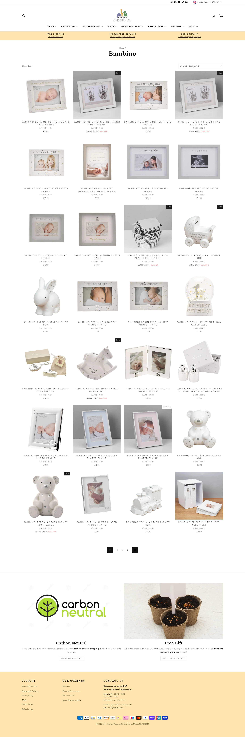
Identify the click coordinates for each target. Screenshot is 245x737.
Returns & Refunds (29, 687)
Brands (176, 26)
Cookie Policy (27, 705)
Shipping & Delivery (30, 691)
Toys (51, 26)
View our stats (71, 658)
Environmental (69, 696)
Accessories (91, 26)
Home (121, 48)
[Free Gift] (173, 611)
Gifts (111, 26)
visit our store (174, 658)
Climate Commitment (71, 691)
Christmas (156, 26)
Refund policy (27, 709)
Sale (192, 26)
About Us (66, 687)
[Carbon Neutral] (71, 611)
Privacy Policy (27, 696)
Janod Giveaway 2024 (72, 700)
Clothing (68, 26)
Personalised (131, 26)
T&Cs (24, 700)
